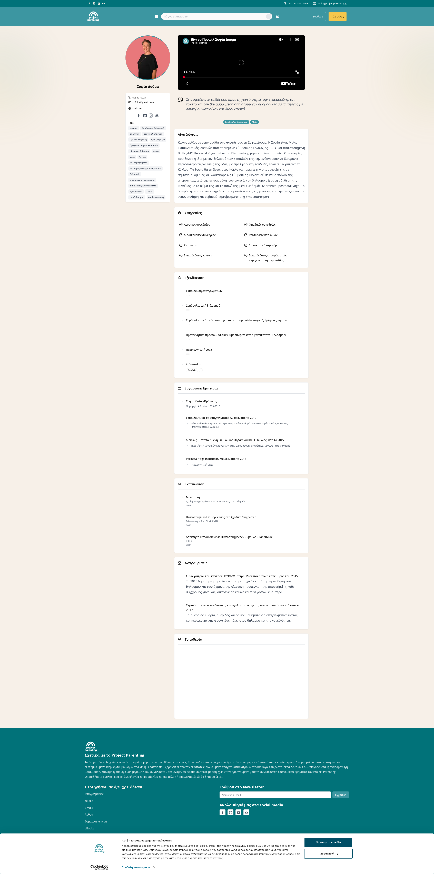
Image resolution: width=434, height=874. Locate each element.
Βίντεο (89, 808)
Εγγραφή (341, 795)
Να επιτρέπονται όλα (328, 842)
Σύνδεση (318, 16)
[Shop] (277, 16)
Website (137, 108)
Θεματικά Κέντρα (96, 821)
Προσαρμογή (326, 853)
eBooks (89, 828)
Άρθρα (89, 814)
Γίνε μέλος (337, 16)
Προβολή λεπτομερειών (136, 867)
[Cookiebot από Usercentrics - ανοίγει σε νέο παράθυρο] (99, 867)
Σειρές (89, 801)
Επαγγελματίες (94, 794)
